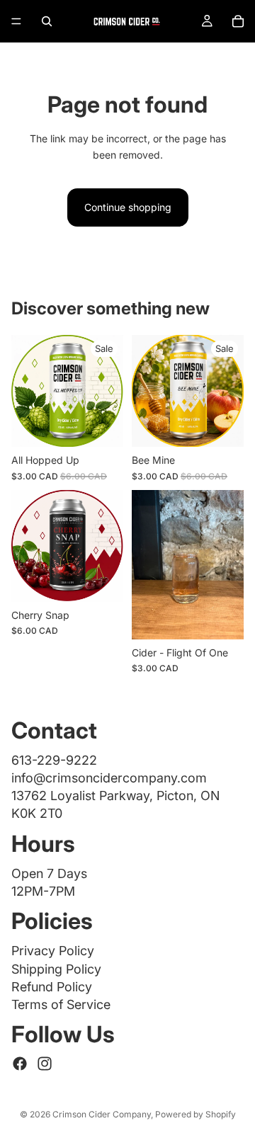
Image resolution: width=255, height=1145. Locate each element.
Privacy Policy (52, 950)
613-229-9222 (54, 760)
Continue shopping (127, 207)
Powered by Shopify (195, 1114)
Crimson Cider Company (101, 1114)
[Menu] (16, 21)
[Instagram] (44, 1063)
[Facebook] (19, 1063)
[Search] (46, 21)
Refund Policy (51, 986)
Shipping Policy (56, 969)
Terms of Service (60, 1004)
